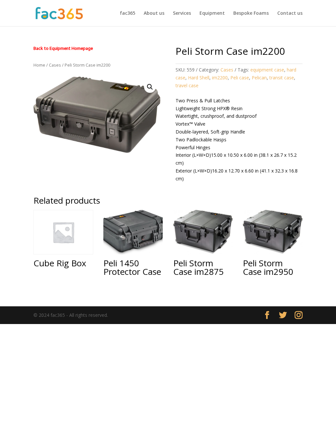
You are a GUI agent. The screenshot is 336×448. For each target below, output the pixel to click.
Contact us (290, 13)
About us (154, 13)
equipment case (267, 70)
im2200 (220, 77)
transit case (281, 77)
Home (39, 65)
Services (182, 13)
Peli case (239, 77)
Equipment (212, 13)
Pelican (259, 77)
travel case (187, 85)
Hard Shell (198, 77)
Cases (55, 65)
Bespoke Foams (251, 13)
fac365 (127, 13)
